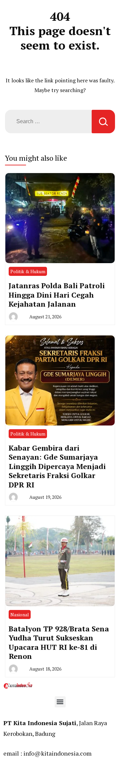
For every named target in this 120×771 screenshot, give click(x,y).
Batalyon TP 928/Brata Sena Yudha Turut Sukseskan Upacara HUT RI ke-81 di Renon (59, 642)
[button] (60, 701)
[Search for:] (48, 121)
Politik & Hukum (27, 271)
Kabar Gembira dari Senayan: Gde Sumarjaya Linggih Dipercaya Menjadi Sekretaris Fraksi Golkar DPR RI (57, 466)
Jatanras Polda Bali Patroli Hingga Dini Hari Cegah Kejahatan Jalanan (57, 295)
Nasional (19, 614)
